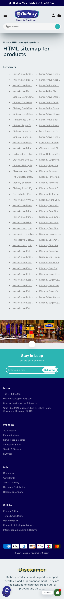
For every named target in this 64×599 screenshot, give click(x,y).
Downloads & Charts (14, 439)
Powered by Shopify (40, 553)
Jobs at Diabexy (11, 482)
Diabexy (26, 553)
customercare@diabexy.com (17, 398)
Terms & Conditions (13, 515)
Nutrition (8, 453)
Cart (59, 15)
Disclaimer (8, 473)
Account (53, 15)
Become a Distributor (14, 487)
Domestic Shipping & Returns (18, 525)
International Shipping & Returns (20, 529)
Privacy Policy (10, 511)
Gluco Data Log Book (50, 154)
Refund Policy (10, 520)
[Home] (26, 15)
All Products (9, 430)
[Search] (57, 26)
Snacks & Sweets (12, 449)
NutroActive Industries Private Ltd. (21, 403)
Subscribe (49, 370)
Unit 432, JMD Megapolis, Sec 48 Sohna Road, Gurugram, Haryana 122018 (27, 409)
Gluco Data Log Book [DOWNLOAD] (32, 159)
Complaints (9, 477)
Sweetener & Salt (12, 444)
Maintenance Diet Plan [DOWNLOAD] (33, 119)
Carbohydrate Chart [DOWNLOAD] (31, 154)
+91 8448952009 (12, 393)
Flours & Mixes (11, 435)
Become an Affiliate (13, 491)
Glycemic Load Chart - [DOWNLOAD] (33, 171)
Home (6, 42)
